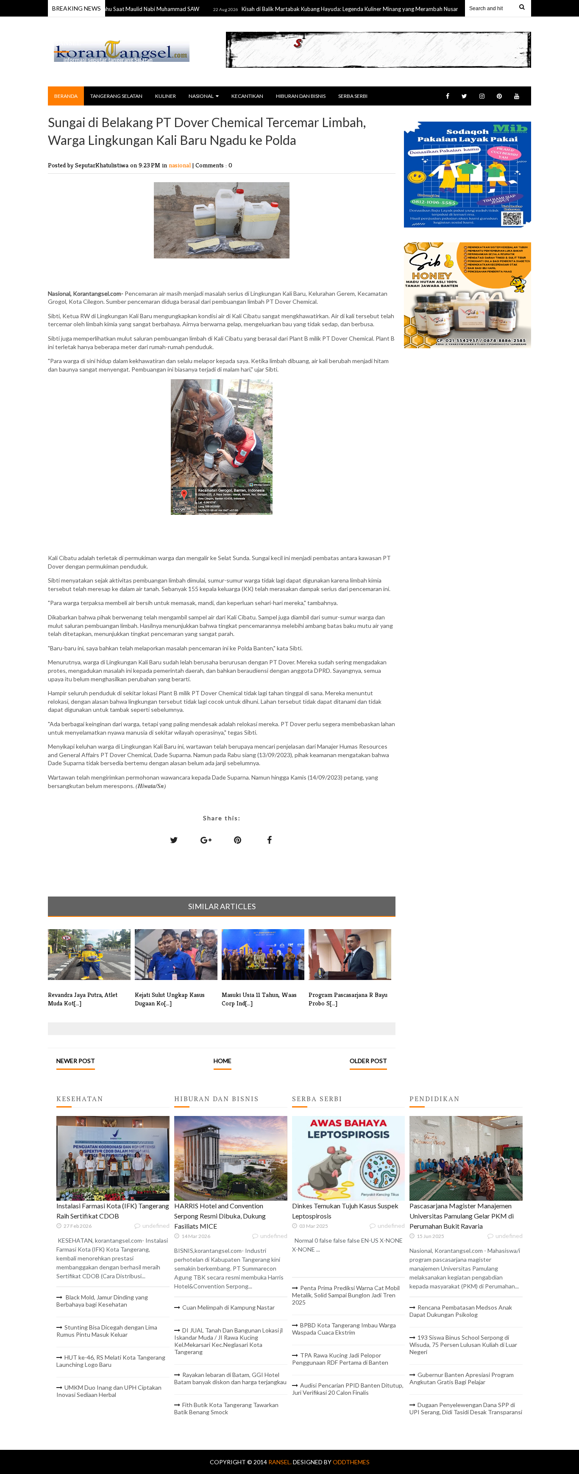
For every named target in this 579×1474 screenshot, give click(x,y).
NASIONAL (201, 96)
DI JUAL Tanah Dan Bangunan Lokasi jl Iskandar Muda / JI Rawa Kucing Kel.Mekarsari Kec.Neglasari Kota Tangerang (228, 1341)
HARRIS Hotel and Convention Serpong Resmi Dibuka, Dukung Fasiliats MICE (220, 1216)
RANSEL (67, 43)
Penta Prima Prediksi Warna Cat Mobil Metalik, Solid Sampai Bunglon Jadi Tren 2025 (346, 1295)
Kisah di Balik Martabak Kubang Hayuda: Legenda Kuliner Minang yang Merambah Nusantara (327, 9)
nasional (180, 165)
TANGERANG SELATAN (116, 96)
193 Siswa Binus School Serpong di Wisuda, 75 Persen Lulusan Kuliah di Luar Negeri (463, 1344)
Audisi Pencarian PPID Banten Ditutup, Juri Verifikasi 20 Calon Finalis (348, 1389)
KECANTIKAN (247, 96)
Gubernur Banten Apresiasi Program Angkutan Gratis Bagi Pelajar (461, 1378)
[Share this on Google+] (206, 840)
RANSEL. (280, 1462)
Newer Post (75, 1060)
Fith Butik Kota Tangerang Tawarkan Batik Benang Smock (226, 1408)
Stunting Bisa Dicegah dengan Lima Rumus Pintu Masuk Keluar (106, 1331)
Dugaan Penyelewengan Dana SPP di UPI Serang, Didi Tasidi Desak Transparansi (465, 1408)
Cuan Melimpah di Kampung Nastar (228, 1307)
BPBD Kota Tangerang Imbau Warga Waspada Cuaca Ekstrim (344, 1328)
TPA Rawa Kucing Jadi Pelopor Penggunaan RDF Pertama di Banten (340, 1359)
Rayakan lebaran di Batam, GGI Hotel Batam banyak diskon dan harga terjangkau (230, 1378)
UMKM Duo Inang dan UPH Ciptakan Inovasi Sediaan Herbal (108, 1391)
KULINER (165, 96)
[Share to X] (174, 840)
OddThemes (351, 1462)
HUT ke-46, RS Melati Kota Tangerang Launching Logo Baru (110, 1361)
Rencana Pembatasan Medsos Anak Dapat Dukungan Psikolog (460, 1311)
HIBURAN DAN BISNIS (301, 96)
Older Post (368, 1060)
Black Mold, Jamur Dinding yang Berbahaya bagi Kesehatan (102, 1301)
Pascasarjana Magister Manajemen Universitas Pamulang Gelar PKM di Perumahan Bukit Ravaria (461, 1216)
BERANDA (66, 96)
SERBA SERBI (352, 96)
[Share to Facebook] (270, 840)
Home (222, 1060)
